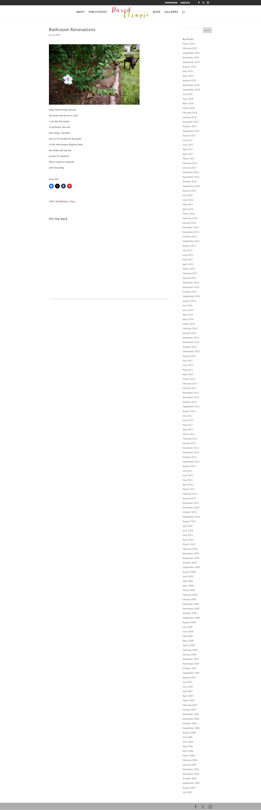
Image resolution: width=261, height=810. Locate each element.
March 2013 (189, 378)
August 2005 (189, 787)
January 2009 (189, 599)
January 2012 (189, 443)
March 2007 (189, 700)
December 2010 (191, 502)
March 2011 (189, 489)
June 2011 (188, 475)
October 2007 (190, 668)
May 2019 (188, 71)
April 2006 (188, 750)
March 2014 (189, 323)
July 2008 (187, 626)
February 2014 (190, 328)
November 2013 (191, 342)
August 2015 (189, 245)
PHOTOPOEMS (171, 3)
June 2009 (188, 576)
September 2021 (191, 52)
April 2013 (188, 374)
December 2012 (191, 392)
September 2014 (191, 296)
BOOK (156, 12)
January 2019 (189, 80)
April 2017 (188, 153)
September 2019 (191, 62)
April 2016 (188, 209)
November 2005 (191, 773)
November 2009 (191, 558)
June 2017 (188, 144)
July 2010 (187, 525)
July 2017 (187, 140)
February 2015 (190, 273)
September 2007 (191, 672)
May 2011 (188, 479)
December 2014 (191, 282)
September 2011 (191, 461)
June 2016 (188, 199)
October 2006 (190, 723)
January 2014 (189, 333)
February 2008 (190, 649)
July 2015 (187, 250)
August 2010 (189, 521)
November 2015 (191, 231)
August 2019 (189, 66)
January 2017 (189, 167)
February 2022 (190, 48)
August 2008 (189, 622)
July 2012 (187, 415)
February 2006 (190, 760)
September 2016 (191, 186)
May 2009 (188, 581)
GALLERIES (171, 12)
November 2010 (191, 507)
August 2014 (189, 300)
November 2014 (191, 287)
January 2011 (189, 498)
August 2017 (189, 135)
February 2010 (190, 548)
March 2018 (189, 108)
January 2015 (189, 277)
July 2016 (187, 195)
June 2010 (188, 530)
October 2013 (190, 346)
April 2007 (188, 695)
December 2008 (191, 603)
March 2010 (189, 544)
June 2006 (188, 741)
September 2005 (191, 782)
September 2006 (191, 727)
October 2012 (190, 401)
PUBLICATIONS (98, 12)
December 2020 (191, 57)
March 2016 (189, 213)
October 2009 (190, 562)
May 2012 (188, 424)
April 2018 (188, 103)
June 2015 (188, 254)
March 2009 (189, 590)
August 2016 (189, 190)
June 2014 (188, 310)
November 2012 (191, 397)
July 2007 (187, 681)
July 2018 (187, 94)
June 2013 (188, 365)
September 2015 (191, 241)
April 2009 (188, 585)
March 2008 (189, 645)
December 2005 (191, 769)
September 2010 (191, 516)
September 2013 (191, 351)
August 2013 (189, 355)
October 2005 (190, 778)
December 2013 (191, 337)
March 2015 (189, 268)
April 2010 (188, 539)
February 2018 (190, 112)
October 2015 (190, 236)
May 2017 (188, 149)
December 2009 (191, 553)
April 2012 (188, 429)
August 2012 (189, 411)
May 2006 (188, 746)
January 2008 (189, 654)
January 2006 (189, 764)
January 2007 (189, 709)
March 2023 (189, 43)
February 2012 (190, 438)
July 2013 (187, 360)
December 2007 (191, 658)
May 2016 (188, 204)
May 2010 (188, 534)
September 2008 (191, 617)
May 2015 (188, 259)
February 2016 (190, 218)
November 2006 (191, 718)
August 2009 (189, 571)
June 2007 (188, 686)
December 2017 (191, 121)
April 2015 (188, 264)
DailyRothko (62, 201)
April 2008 (188, 640)
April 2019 (188, 75)
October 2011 (190, 457)
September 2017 (191, 130)
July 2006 (187, 737)
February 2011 (190, 493)
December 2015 (191, 227)
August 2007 (189, 677)
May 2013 (188, 369)
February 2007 (190, 705)
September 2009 (191, 567)
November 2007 (191, 663)
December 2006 (191, 714)
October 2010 (190, 512)
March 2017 (189, 158)
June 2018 (188, 98)
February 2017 (190, 163)
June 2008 (188, 631)
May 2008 (188, 636)
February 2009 (190, 594)
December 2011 (191, 447)
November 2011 (191, 452)
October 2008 (190, 613)
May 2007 (188, 691)
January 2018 (189, 117)
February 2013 (190, 383)
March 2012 (189, 434)
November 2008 (191, 608)
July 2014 (187, 305)
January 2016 (189, 222)
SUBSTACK (185, 3)
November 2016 (191, 176)
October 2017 (190, 126)
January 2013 (189, 388)
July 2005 (187, 792)
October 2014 (190, 291)
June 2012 (188, 420)
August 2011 (189, 466)
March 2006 (189, 755)
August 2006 (189, 732)
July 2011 (187, 470)
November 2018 (191, 85)
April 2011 (188, 484)
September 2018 (191, 89)
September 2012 (191, 406)
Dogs (72, 201)
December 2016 (191, 172)
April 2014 (188, 319)
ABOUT (80, 12)
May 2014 (188, 314)
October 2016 (190, 181)
